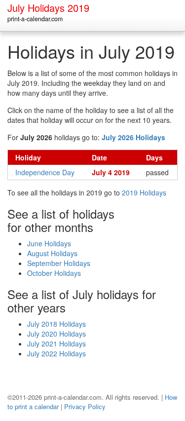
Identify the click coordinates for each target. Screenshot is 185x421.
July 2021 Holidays (56, 343)
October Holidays (54, 273)
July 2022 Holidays (56, 353)
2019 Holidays (144, 192)
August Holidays (52, 253)
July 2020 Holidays (56, 334)
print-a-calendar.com (35, 18)
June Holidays (49, 243)
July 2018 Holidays (56, 324)
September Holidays (58, 263)
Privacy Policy (85, 406)
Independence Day (44, 172)
